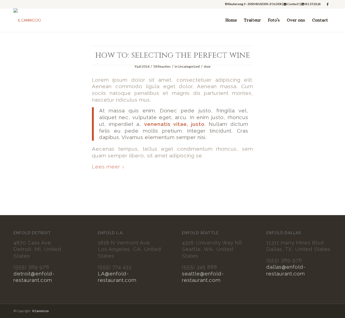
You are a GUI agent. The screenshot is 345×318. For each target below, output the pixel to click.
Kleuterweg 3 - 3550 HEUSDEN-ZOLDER (254, 4)
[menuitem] (231, 20)
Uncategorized (189, 66)
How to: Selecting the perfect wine (172, 55)
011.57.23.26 (312, 4)
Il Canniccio (40, 311)
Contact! (293, 4)
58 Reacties (162, 66)
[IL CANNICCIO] (27, 20)
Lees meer (106, 167)
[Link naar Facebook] (327, 4)
